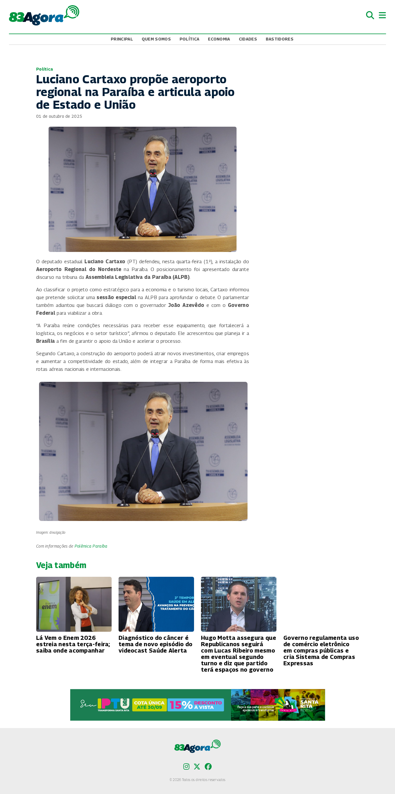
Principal (122, 38)
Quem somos (156, 38)
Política (189, 38)
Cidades (248, 38)
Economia (219, 38)
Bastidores (280, 38)
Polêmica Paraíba (91, 546)
